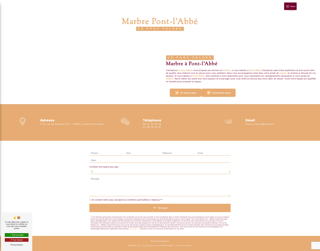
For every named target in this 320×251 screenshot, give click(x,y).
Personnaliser (16, 245)
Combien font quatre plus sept (103, 167)
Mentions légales (167, 245)
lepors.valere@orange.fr (260, 124)
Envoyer (163, 207)
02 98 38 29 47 (152, 127)
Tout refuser (17, 240)
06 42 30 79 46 (152, 124)
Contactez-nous (221, 92)
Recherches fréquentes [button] (160, 241)
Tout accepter (17, 235)
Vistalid (133, 245)
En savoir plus (188, 92)
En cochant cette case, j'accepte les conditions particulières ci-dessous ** (127, 199)
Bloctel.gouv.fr (134, 229)
